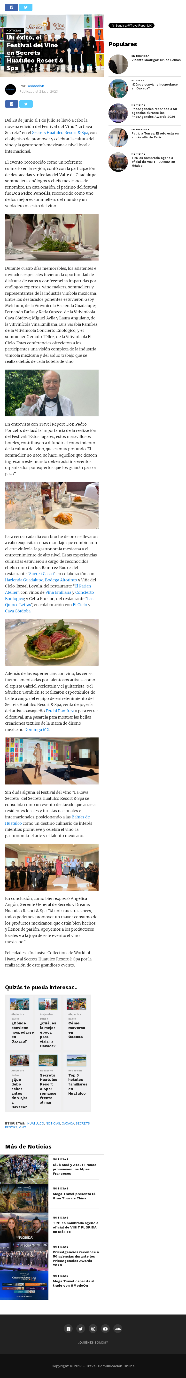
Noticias (53, 1123)
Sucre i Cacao (41, 573)
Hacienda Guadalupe (24, 580)
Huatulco (35, 1123)
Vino (22, 1127)
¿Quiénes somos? (93, 1342)
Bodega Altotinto (61, 580)
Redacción (35, 86)
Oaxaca (68, 1123)
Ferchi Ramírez (60, 710)
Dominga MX (36, 729)
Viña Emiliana (58, 592)
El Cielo (80, 604)
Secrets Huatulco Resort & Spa (60, 132)
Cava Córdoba (18, 611)
